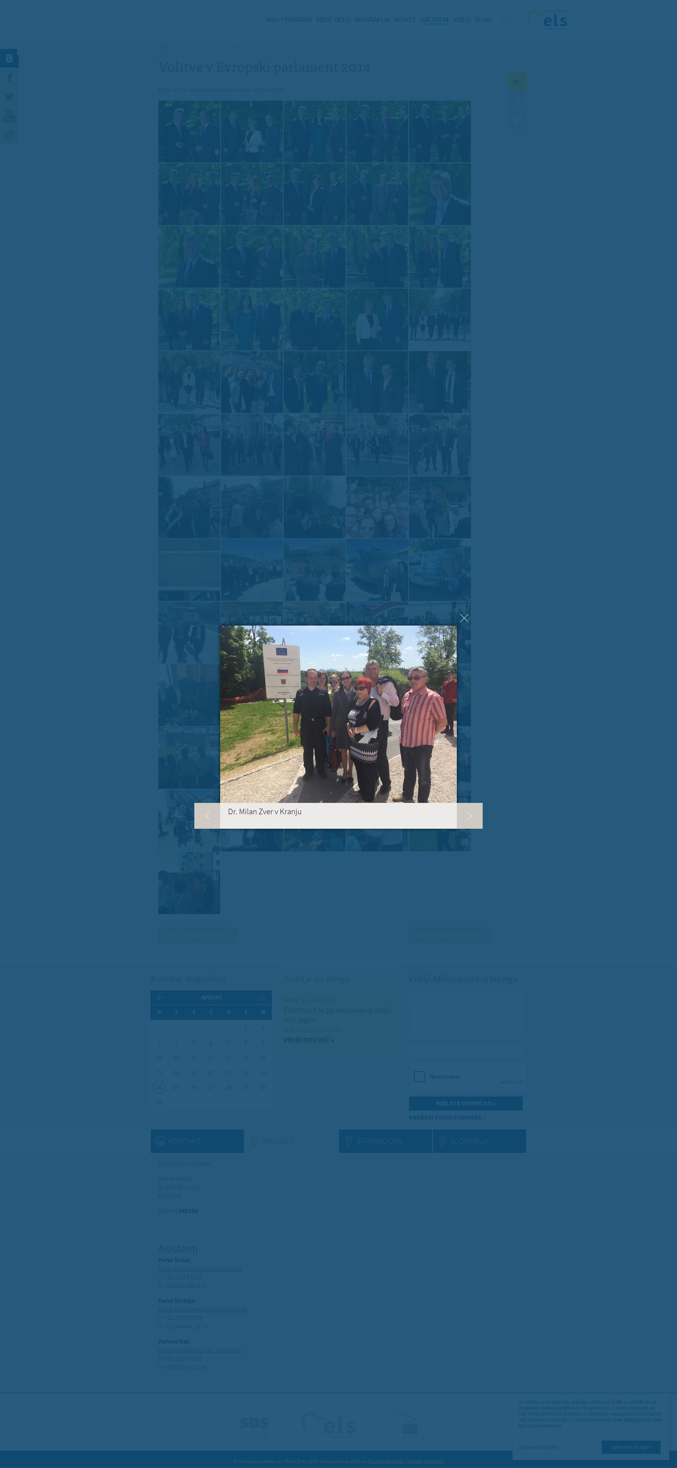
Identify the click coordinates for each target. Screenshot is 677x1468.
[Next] (470, 816)
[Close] (464, 618)
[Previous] (207, 816)
